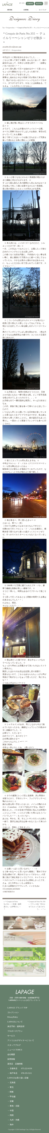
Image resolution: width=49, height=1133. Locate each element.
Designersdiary (16, 50)
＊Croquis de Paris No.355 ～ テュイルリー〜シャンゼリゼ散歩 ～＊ (24, 38)
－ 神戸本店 (14, 1073)
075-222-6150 (26, 1068)
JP (20, 3)
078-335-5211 (26, 1073)
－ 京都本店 (14, 1068)
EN (23, 3)
